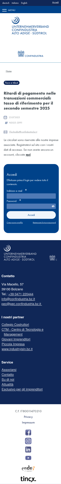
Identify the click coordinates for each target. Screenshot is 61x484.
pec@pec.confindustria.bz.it (21, 303)
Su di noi (9, 379)
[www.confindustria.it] (30, 48)
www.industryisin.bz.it (18, 348)
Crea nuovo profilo (15, 222)
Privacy (28, 417)
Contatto (9, 374)
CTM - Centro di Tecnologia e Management (23, 331)
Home (9, 71)
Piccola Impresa (14, 344)
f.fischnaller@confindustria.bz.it (23, 131)
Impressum (28, 422)
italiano (15, 2)
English (24, 2)
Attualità (8, 384)
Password (11, 201)
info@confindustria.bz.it (18, 298)
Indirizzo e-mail (14, 190)
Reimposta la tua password (44, 222)
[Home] (30, 25)
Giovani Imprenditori (17, 339)
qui (28, 154)
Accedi (55, 2)
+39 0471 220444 (20, 294)
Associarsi (10, 369)
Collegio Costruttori (16, 324)
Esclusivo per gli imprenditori (23, 389)
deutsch (5, 2)
